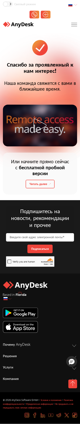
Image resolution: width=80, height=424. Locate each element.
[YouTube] (50, 415)
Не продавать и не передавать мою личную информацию (38, 405)
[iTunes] (40, 327)
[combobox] (72, 5)
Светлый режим (25, 4)
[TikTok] (74, 415)
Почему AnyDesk (16, 344)
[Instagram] (26, 415)
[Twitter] (66, 415)
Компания (11, 378)
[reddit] (58, 415)
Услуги (8, 367)
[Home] (18, 25)
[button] (71, 361)
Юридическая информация (39, 404)
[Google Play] (40, 313)
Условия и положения (51, 400)
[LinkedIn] (42, 415)
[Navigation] (74, 25)
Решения (10, 356)
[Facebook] (34, 415)
